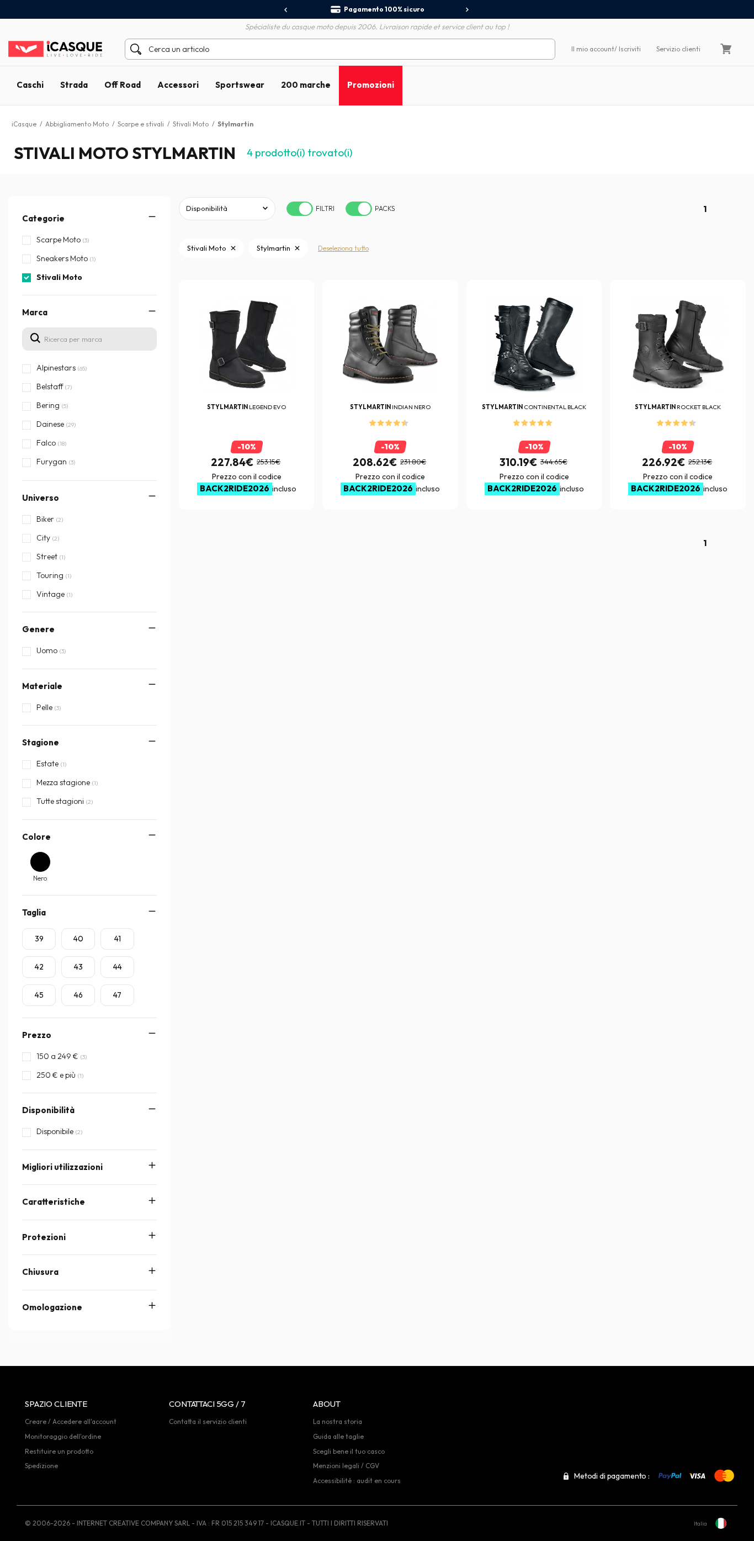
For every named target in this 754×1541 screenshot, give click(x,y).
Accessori (178, 85)
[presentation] (286, 10)
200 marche (306, 85)
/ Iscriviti (627, 49)
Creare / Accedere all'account (70, 1421)
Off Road (122, 85)
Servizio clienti (678, 49)
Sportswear (239, 85)
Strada (74, 85)
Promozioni (370, 85)
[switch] (299, 209)
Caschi (30, 85)
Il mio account (592, 49)
